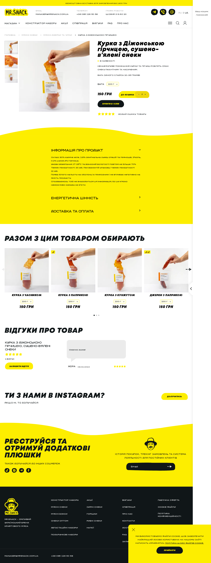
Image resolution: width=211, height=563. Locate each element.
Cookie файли (167, 506)
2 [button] (96, 315)
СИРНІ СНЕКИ (94, 506)
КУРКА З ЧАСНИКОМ (26, 295)
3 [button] (98, 315)
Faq (124, 534)
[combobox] (112, 84)
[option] (11, 47)
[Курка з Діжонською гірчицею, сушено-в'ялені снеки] (54, 110)
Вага (101, 83)
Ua (186, 12)
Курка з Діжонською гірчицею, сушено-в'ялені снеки (131, 49)
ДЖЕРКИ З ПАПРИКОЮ (166, 295)
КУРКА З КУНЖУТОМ (120, 295)
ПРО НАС (123, 22)
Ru (180, 12)
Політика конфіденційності (169, 514)
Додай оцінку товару (132, 113)
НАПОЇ (90, 527)
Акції (64, 22)
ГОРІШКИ (92, 513)
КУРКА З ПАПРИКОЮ (73, 295)
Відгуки (97, 22)
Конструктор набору (41, 22)
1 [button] (94, 315)
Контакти (128, 520)
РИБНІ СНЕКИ (94, 520)
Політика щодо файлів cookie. (184, 542)
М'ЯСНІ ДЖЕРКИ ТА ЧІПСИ (57, 34)
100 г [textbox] (111, 83)
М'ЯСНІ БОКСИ (59, 513)
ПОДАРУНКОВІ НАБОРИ (64, 534)
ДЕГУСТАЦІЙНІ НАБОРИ (64, 527)
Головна (10, 34)
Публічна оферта (169, 499)
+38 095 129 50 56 (87, 13)
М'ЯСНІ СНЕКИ (29, 34)
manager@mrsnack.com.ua (52, 13)
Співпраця (79, 22)
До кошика (127, 95)
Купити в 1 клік (110, 104)
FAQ (110, 22)
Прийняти (169, 550)
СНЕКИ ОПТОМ (59, 520)
